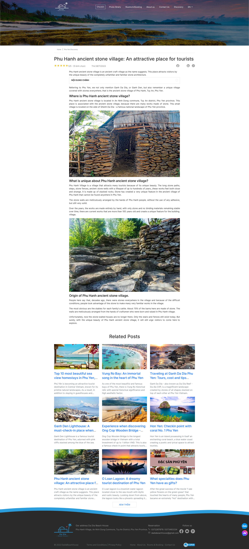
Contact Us (164, 7)
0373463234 (171, 529)
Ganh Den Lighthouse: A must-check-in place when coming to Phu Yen (74, 430)
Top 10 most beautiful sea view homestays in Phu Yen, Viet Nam (74, 378)
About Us (141, 545)
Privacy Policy (115, 545)
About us (150, 7)
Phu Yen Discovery (71, 49)
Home (133, 545)
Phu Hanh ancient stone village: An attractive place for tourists (76, 483)
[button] (177, 80)
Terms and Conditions (97, 545)
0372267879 (157, 529)
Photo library (115, 7)
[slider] (61, 66)
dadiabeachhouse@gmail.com (165, 533)
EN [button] (189, 7)
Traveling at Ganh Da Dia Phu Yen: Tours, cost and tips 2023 (171, 378)
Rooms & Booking (134, 7)
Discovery (178, 7)
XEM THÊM (124, 504)
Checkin (100, 7)
